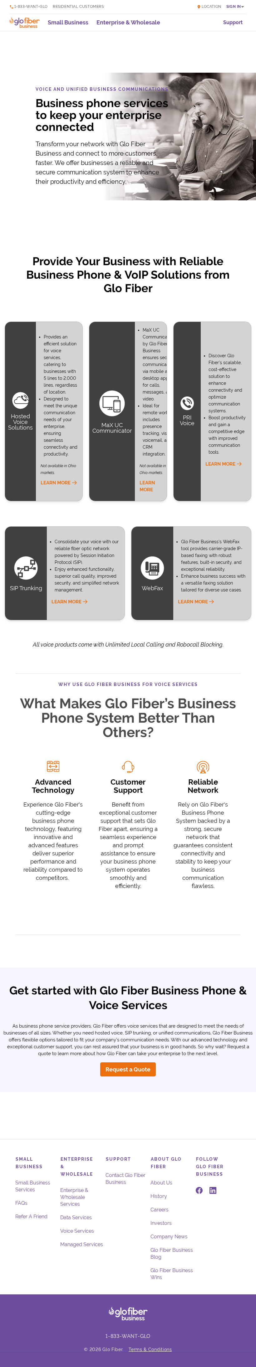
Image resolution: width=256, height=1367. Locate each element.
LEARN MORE (56, 482)
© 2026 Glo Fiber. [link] (104, 1349)
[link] (195, 7)
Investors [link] (161, 1223)
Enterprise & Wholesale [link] (128, 22)
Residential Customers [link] (78, 7)
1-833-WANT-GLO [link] (31, 7)
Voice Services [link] (77, 1231)
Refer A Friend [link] (31, 1217)
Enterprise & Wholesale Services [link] (74, 1197)
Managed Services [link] (81, 1244)
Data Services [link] (76, 1217)
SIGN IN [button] (233, 7)
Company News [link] (169, 1237)
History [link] (158, 1196)
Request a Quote (128, 1069)
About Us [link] (161, 1183)
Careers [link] (159, 1210)
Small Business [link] (68, 22)
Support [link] (233, 22)
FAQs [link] (21, 1203)
